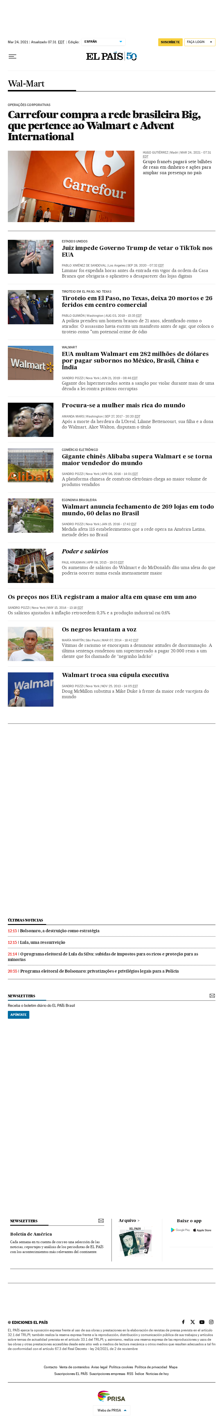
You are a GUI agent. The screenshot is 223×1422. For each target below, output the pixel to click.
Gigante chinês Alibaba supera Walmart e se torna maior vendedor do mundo (137, 460)
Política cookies (121, 1367)
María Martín (73, 640)
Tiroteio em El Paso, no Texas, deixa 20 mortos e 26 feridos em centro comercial (137, 302)
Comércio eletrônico (80, 450)
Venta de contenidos (74, 1367)
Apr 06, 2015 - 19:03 (105, 562)
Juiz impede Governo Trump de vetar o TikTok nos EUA (137, 252)
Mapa (173, 1367)
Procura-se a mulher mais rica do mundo (123, 406)
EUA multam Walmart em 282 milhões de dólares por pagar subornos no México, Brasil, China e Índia (135, 361)
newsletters (21, 996)
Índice (139, 1374)
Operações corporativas (29, 105)
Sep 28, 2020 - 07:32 (145, 265)
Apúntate (18, 1015)
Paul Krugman (73, 562)
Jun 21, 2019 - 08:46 (119, 378)
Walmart (69, 347)
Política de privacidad (151, 1367)
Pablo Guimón (73, 316)
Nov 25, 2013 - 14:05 (119, 686)
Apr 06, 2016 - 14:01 (119, 474)
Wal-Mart (26, 84)
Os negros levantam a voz (99, 630)
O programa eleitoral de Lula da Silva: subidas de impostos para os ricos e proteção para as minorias (103, 956)
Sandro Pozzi (73, 378)
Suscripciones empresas (107, 1374)
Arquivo (127, 1221)
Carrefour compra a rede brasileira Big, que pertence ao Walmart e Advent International (104, 125)
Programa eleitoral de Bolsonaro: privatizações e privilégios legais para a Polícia (99, 971)
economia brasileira (79, 500)
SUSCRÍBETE (170, 42)
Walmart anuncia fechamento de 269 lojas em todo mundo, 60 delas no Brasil (138, 510)
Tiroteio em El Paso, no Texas (86, 292)
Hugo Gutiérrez (155, 152)
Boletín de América (31, 1234)
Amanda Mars (73, 416)
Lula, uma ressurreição (43, 942)
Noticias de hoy (157, 1374)
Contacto (50, 1367)
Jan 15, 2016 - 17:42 (118, 524)
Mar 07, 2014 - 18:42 (120, 640)
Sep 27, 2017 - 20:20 (122, 416)
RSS (130, 1374)
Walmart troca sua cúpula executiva (115, 675)
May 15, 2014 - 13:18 (65, 608)
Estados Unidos (75, 241)
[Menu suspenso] (12, 56)
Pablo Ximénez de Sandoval (84, 265)
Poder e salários (85, 552)
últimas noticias (25, 920)
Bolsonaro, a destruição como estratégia (60, 930)
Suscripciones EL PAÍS (71, 1374)
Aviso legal (99, 1367)
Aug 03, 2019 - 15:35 (123, 316)
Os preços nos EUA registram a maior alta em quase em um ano (102, 597)
